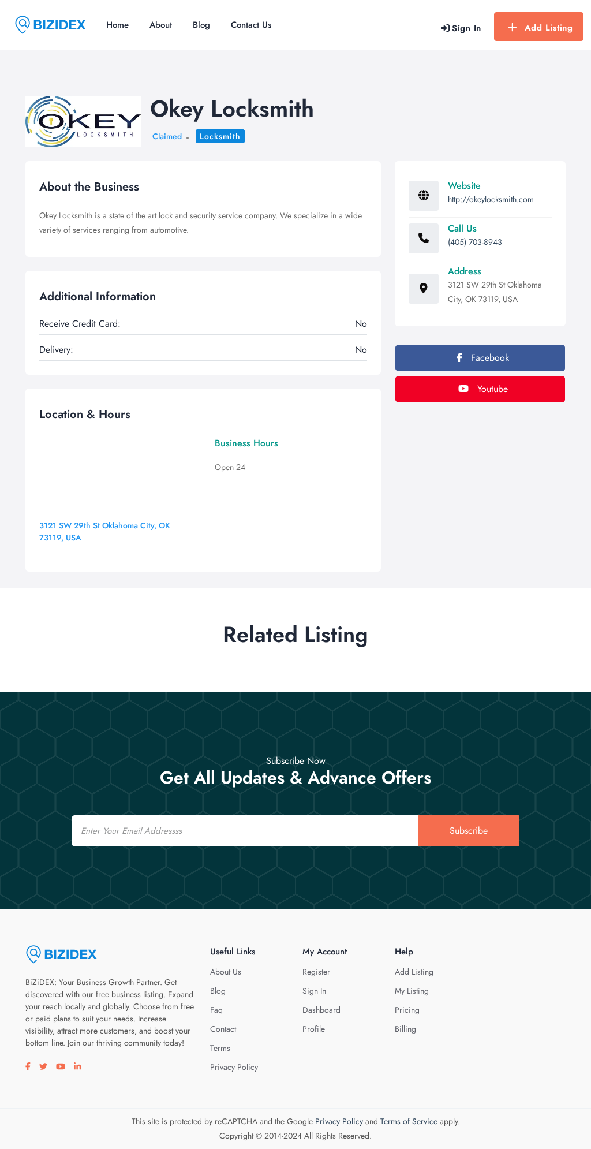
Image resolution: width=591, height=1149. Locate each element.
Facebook (488, 357)
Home (117, 24)
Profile (313, 1029)
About (160, 24)
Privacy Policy (234, 1067)
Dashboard (321, 1010)
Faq (216, 1010)
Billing (405, 1029)
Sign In (314, 991)
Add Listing (549, 27)
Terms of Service (408, 1121)
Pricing (407, 1010)
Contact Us (251, 24)
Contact (223, 1029)
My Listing (412, 991)
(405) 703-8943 (475, 242)
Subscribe (469, 830)
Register (316, 972)
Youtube (491, 389)
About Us (225, 972)
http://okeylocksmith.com (491, 199)
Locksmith (220, 136)
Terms (220, 1048)
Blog (201, 24)
